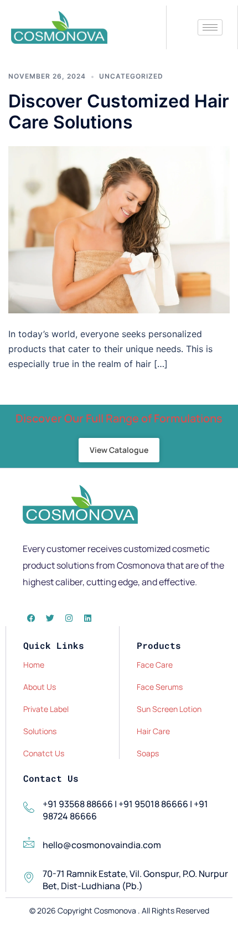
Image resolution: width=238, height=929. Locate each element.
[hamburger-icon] (210, 27)
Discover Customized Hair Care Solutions (118, 111)
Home (33, 664)
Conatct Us (43, 753)
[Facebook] (31, 618)
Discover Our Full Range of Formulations (119, 418)
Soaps (148, 753)
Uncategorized (131, 76)
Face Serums (160, 687)
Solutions (39, 731)
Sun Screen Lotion (169, 709)
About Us (39, 687)
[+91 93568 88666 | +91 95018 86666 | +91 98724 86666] (28, 807)
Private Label (46, 709)
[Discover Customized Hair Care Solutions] (119, 228)
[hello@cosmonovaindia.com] (28, 842)
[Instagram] (68, 618)
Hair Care (153, 731)
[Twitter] (50, 618)
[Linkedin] (87, 618)
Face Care (155, 664)
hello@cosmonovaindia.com (102, 845)
